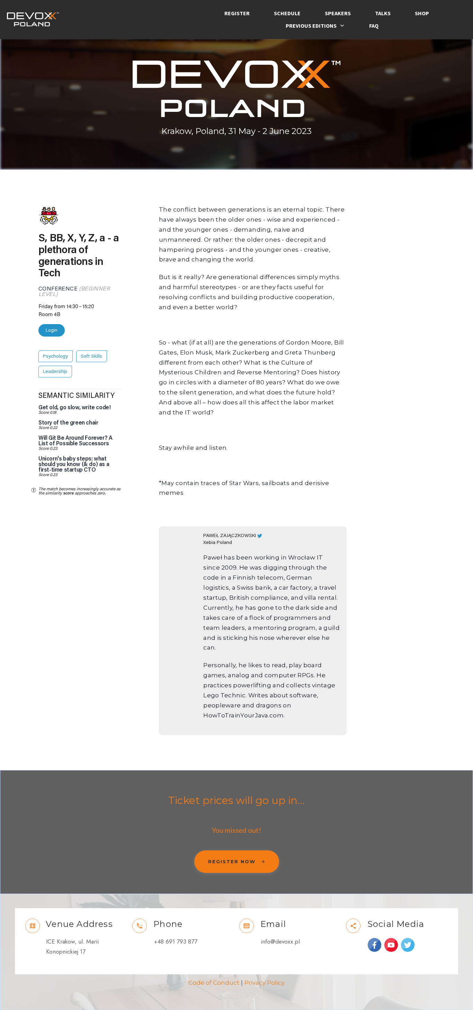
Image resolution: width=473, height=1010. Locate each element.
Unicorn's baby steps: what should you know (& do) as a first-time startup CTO (73, 464)
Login (51, 330)
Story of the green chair (68, 423)
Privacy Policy (264, 982)
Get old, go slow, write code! (74, 407)
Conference (58, 289)
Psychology (55, 356)
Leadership (55, 371)
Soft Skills (91, 356)
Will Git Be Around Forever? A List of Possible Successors (75, 441)
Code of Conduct (213, 982)
